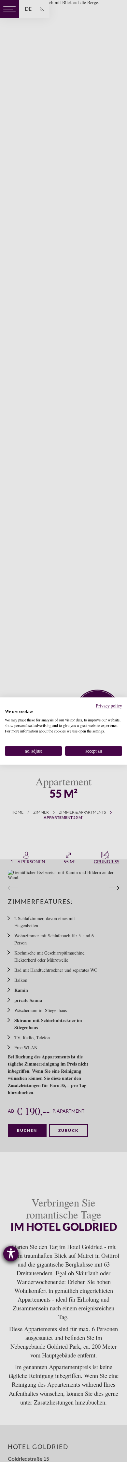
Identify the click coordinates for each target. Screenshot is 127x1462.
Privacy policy (109, 706)
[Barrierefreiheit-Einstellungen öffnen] (11, 1253)
